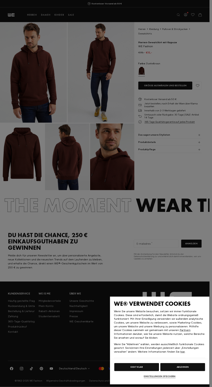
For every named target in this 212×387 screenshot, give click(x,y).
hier (182, 351)
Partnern (185, 330)
